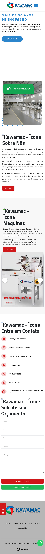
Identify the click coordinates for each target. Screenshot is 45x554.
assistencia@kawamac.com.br (20, 356)
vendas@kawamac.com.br (18, 339)
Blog (30, 523)
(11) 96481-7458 (15, 383)
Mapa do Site (22, 528)
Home (7, 523)
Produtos (23, 523)
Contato (37, 523)
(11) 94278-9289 (15, 374)
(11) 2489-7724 (14, 365)
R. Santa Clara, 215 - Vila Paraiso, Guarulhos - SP (26, 391)
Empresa (15, 523)
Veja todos (9, 249)
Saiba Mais (12, 39)
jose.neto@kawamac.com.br (19, 347)
